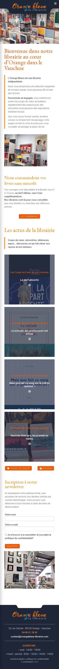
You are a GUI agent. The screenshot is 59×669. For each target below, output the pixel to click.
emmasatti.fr (28, 662)
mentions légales (17, 659)
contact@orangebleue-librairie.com (29, 636)
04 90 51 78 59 (29, 632)
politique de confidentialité (37, 659)
